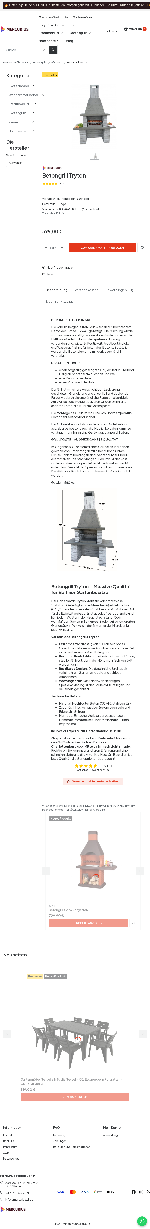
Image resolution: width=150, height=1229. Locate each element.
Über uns (8, 1141)
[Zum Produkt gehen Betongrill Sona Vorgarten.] (93, 859)
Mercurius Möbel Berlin (16, 62)
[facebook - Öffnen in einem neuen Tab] (133, 1192)
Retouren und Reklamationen (71, 1146)
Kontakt (8, 1135)
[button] (53, 50)
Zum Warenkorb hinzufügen (102, 247)
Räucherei (56, 62)
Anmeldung (110, 1135)
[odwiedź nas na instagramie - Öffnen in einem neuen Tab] (141, 1192)
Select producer (16, 155)
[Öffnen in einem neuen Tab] (148, 1192)
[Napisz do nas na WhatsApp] (142, 1221)
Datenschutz (11, 1158)
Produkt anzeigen (88, 923)
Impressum (10, 1146)
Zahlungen (60, 1141)
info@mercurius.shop (19, 1199)
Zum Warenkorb (75, 1096)
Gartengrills (40, 62)
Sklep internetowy (70, 1223)
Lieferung (59, 1135)
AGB (6, 1152)
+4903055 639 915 (18, 1193)
